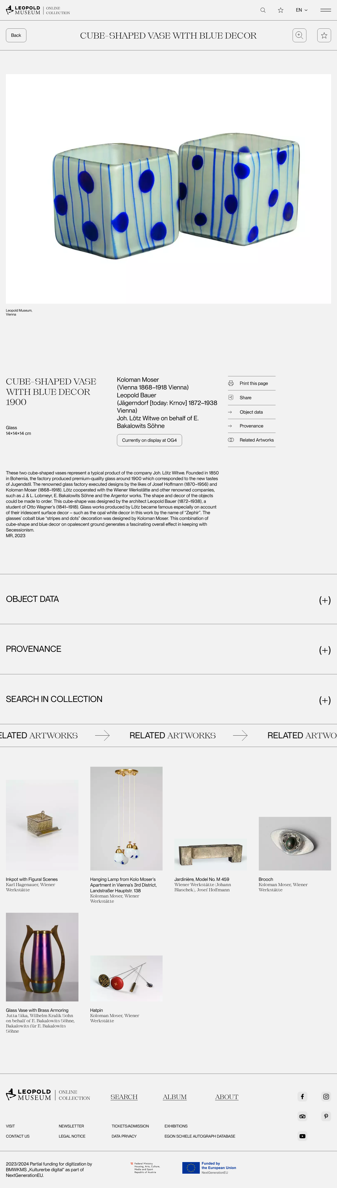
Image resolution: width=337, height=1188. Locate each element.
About (227, 1097)
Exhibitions (176, 1126)
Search (124, 1097)
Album (175, 1097)
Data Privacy (124, 1136)
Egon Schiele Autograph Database (200, 1136)
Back (16, 35)
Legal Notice (72, 1136)
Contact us (18, 1136)
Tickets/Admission (130, 1126)
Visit (10, 1126)
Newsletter (71, 1126)
